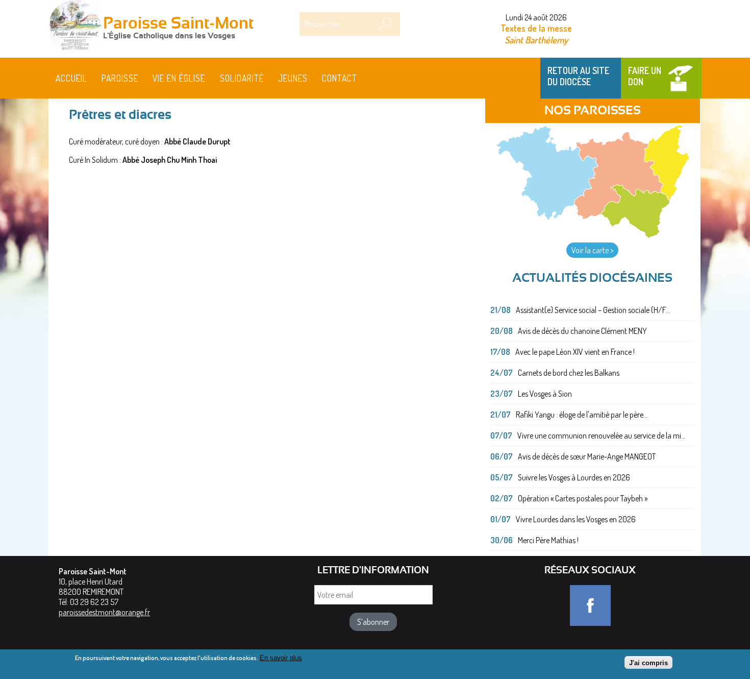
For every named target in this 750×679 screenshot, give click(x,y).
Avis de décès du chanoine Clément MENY (582, 331)
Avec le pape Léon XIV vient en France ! (575, 352)
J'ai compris (648, 662)
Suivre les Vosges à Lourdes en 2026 (574, 477)
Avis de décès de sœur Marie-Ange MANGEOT (587, 456)
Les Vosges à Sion (545, 394)
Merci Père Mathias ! (548, 540)
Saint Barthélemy (536, 39)
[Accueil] (75, 27)
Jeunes (293, 78)
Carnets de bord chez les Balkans (568, 373)
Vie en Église (179, 78)
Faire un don (644, 76)
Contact (339, 78)
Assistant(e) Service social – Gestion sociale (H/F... (593, 310)
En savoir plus (281, 658)
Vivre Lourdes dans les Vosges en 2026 (576, 519)
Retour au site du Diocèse (578, 76)
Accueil (71, 78)
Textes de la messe (536, 28)
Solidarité (242, 78)
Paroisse (120, 78)
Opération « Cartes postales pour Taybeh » (582, 498)
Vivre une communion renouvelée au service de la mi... (601, 435)
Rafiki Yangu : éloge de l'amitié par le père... (582, 414)
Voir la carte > (592, 250)
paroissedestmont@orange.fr (104, 612)
